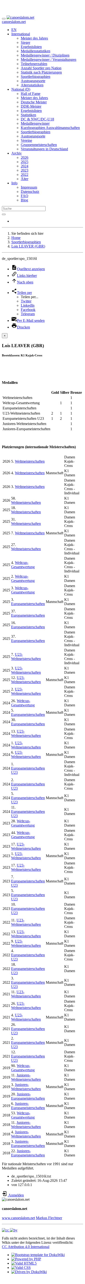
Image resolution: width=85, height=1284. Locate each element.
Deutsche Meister (34, 102)
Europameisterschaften (28, 604)
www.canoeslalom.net (18, 1218)
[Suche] (4, 214)
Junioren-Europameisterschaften (28, 1096)
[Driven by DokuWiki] (29, 1272)
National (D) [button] (20, 89)
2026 (24, 157)
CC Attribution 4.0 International (25, 1247)
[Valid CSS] (21, 1268)
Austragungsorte (33, 81)
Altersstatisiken (32, 85)
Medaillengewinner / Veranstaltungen (48, 60)
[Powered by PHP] (26, 1259)
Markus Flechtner (49, 1218)
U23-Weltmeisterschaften (26, 656)
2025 (24, 162)
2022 (24, 175)
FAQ (24, 196)
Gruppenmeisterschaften (39, 145)
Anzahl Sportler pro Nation (41, 68)
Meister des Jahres (34, 38)
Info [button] (14, 183)
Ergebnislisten (31, 47)
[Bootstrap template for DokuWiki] (38, 1255)
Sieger (25, 42)
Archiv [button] (16, 153)
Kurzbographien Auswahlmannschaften (50, 128)
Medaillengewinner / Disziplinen (45, 55)
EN (14, 30)
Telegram (28, 314)
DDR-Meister (31, 106)
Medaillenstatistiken (35, 51)
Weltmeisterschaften (30, 461)
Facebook (28, 310)
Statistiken (28, 115)
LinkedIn (27, 305)
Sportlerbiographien (35, 77)
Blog (24, 200)
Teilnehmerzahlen (34, 64)
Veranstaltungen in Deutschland (44, 149)
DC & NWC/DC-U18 (37, 119)
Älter (24, 179)
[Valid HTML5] (24, 1263)
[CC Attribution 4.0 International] (9, 1230)
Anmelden (16, 1195)
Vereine (26, 140)
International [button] (20, 34)
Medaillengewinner (35, 123)
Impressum (29, 187)
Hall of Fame (30, 94)
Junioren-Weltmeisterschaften (26, 1077)
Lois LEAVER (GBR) (28, 246)
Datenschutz (30, 192)
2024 (24, 166)
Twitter (26, 301)
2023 (24, 170)
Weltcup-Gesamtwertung (23, 565)
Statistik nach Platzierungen (41, 72)
